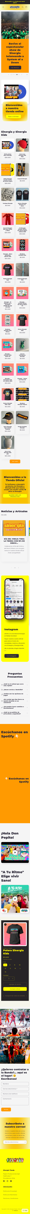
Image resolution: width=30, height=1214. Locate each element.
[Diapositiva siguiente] (21, 74)
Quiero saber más (15, 64)
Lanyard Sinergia (22, 178)
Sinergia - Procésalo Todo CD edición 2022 (7, 380)
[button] (3, 7)
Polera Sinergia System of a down (22, 204)
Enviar (6, 1109)
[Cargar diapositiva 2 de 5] (13, 75)
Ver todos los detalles (18, 995)
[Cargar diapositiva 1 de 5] (11, 75)
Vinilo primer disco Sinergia (8, 154)
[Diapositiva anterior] (8, 74)
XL (5, 972)
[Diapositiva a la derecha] (18, 568)
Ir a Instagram (11, 656)
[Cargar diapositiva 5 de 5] (19, 75)
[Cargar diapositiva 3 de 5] (15, 75)
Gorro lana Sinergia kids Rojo (22, 155)
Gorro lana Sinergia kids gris (7, 452)
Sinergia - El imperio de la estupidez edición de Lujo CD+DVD (7, 304)
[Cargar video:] (15, 852)
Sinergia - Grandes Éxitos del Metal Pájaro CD (22, 303)
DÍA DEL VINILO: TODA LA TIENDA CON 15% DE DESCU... (14, 541)
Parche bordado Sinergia (22, 427)
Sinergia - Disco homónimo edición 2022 (7, 255)
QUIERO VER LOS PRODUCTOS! (15, 495)
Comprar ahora (15, 989)
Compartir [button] (8, 995)
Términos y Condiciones (10, 1198)
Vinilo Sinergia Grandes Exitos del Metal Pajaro (7, 180)
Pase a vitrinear (13, 116)
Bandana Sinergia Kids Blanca (7, 330)
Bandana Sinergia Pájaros (22, 404)
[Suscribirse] (25, 1142)
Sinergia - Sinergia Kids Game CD (7, 355)
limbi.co (16, 1210)
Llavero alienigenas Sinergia (22, 355)
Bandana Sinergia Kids (22, 254)
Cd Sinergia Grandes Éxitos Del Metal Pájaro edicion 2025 (22, 229)
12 (5, 968)
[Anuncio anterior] (3, 2)
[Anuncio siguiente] (27, 2)
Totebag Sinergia (8, 203)
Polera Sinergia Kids (22, 330)
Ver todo (15, 461)
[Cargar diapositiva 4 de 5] (17, 75)
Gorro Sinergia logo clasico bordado (8, 428)
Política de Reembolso (10, 1194)
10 (19, 965)
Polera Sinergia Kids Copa (7, 404)
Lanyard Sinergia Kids (22, 279)
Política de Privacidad (10, 1191)
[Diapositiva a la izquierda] (11, 568)
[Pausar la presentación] (27, 74)
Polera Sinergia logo (7, 279)
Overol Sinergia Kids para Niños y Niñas (7, 229)
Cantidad (5, 975)
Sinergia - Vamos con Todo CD (22, 379)
